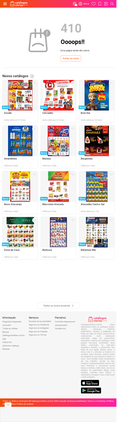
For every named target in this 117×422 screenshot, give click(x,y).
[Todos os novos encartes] (32, 76)
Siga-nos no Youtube (38, 331)
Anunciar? (6, 325)
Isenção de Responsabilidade (73, 401)
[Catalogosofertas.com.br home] (19, 4)
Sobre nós (7, 342)
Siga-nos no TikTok (37, 335)
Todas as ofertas (10, 328)
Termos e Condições (96, 401)
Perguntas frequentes (11, 321)
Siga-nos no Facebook (39, 325)
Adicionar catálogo (10, 346)
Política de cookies (25, 404)
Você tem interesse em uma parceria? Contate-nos (65, 325)
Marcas (5, 332)
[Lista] (106, 3)
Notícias (6, 349)
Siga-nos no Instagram (39, 328)
